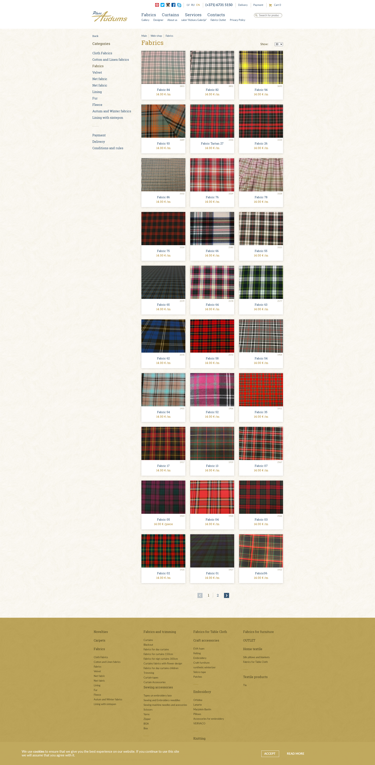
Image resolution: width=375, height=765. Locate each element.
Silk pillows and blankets (256, 657)
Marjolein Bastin (202, 709)
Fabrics (148, 14)
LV (188, 5)
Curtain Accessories (155, 682)
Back (95, 36)
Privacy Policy (237, 20)
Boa (146, 728)
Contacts (216, 14)
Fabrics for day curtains (156, 649)
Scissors (148, 710)
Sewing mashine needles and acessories (165, 705)
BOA (146, 724)
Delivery (243, 5)
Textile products (255, 677)
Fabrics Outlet (218, 20)
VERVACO (199, 723)
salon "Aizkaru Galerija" (194, 20)
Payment (258, 5)
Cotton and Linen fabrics (110, 59)
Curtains (170, 14)
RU (193, 5)
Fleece (97, 105)
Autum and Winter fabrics (111, 111)
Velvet (97, 72)
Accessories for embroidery (208, 719)
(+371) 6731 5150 (218, 5)
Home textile (252, 649)
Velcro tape (199, 672)
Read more (295, 753)
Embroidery (199, 658)
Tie (245, 685)
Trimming (149, 673)
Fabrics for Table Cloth (210, 632)
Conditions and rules (107, 148)
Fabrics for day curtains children (161, 668)
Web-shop (156, 36)
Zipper (147, 719)
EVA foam (198, 649)
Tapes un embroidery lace (158, 695)
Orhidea (197, 700)
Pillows (197, 714)
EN (198, 5)
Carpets (99, 640)
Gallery (145, 20)
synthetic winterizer (204, 667)
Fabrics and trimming (160, 632)
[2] (226, 595)
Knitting (199, 738)
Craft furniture (201, 663)
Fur (95, 98)
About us (172, 20)
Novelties (101, 632)
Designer (158, 20)
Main (144, 36)
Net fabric (99, 79)
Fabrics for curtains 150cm (158, 654)
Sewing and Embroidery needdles (162, 700)
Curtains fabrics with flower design (163, 663)
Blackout (148, 645)
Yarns (147, 714)
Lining (97, 92)
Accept (270, 753)
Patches (197, 677)
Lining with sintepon (107, 117)
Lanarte (197, 705)
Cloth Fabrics (102, 53)
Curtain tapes (151, 678)
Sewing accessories (158, 687)
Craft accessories (206, 640)
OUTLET (249, 640)
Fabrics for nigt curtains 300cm (161, 659)
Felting (197, 653)
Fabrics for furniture (258, 632)
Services (193, 14)
